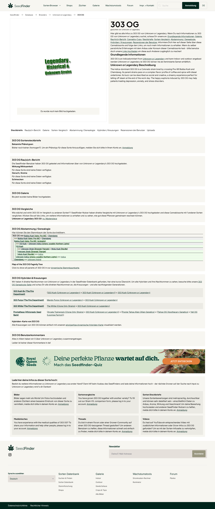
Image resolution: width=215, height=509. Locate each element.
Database (29, 15)
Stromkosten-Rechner (142, 478)
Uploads (151, 130)
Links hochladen (129, 51)
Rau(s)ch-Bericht (118, 39)
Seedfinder (14, 15)
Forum (130, 5)
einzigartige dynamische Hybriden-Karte (84, 325)
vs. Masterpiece (49, 218)
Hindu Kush (55, 249)
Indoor (98, 478)
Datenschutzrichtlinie (17, 505)
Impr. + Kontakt (147, 5)
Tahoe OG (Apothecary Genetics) (173, 312)
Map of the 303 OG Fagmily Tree (27, 264)
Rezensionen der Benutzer (145, 42)
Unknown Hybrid (34, 259)
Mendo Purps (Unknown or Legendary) (65, 300)
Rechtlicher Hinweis (39, 505)
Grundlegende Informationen (180, 36)
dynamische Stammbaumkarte (65, 268)
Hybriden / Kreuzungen (121, 42)
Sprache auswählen (16, 473)
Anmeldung (190, 5)
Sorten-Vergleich (162, 39)
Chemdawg (52, 236)
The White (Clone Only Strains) (61, 306)
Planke (172, 478)
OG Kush (23, 244)
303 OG (80, 15)
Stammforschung (65, 486)
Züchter (82, 5)
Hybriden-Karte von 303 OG (25, 321)
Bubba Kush (29, 236)
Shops (69, 5)
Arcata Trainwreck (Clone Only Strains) (66, 312)
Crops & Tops (101, 490)
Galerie (96, 5)
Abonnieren (199, 454)
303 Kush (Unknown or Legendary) (64, 292)
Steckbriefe (147, 39)
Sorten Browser (50, 5)
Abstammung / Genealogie (183, 39)
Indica (40, 254)
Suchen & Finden (65, 478)
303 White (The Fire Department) (28, 306)
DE (203, 5)
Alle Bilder (100, 494)
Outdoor (99, 482)
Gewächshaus (101, 486)
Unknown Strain (27, 249)
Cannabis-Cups (134, 39)
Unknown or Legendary (62, 15)
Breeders (43, 15)
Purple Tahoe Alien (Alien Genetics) (138, 312)
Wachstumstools (113, 5)
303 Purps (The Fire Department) (28, 300)
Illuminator (137, 482)
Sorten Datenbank (65, 482)
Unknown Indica (35, 244)
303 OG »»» (18, 235)
